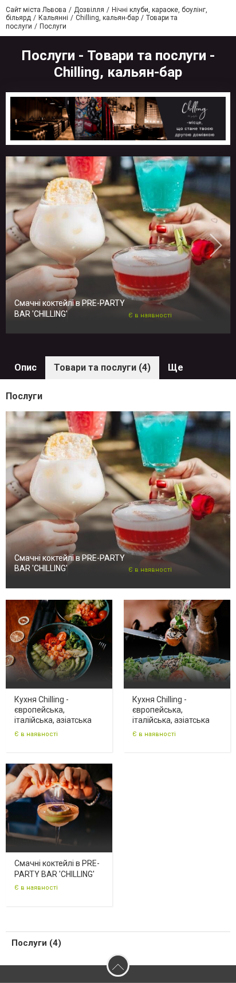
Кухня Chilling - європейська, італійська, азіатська (53, 710)
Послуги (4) (36, 943)
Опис (25, 367)
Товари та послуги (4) (102, 367)
